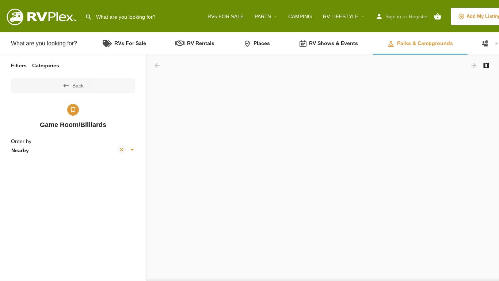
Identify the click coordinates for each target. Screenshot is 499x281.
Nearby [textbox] (20, 150)
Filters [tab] (19, 65)
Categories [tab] (45, 65)
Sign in (393, 16)
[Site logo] (42, 16)
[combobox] (73, 150)
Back (78, 86)
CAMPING (300, 16)
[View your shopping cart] (438, 16)
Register (418, 16)
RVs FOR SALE (225, 16)
